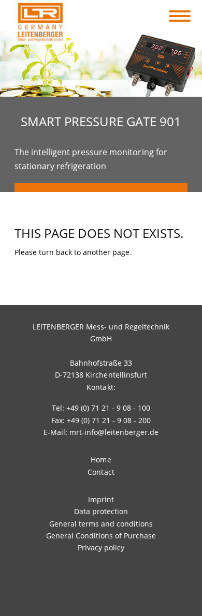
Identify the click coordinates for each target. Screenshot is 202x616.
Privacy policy (101, 547)
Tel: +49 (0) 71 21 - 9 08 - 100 (101, 408)
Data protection (101, 511)
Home (101, 459)
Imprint (101, 499)
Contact (101, 472)
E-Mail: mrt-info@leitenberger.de (101, 432)
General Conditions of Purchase (101, 535)
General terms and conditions (101, 524)
